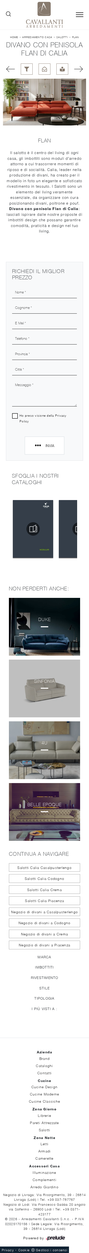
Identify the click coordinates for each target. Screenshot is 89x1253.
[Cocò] (80, 69)
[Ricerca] (8, 15)
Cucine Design (44, 1087)
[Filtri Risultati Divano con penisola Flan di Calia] (27, 69)
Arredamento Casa (37, 37)
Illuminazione (44, 1172)
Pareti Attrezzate (44, 1123)
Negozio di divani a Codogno (45, 923)
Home (14, 37)
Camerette (44, 1158)
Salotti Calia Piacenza (44, 901)
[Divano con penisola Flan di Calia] (44, 102)
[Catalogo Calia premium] (33, 529)
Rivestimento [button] (44, 977)
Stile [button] (44, 988)
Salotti (62, 37)
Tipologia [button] (44, 998)
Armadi (44, 1151)
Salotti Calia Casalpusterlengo (44, 867)
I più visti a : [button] (44, 1009)
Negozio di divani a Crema (44, 934)
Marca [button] (44, 957)
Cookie (24, 1250)
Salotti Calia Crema (44, 890)
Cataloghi (44, 1066)
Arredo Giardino (44, 1187)
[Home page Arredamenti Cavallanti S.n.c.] (44, 15)
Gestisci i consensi (51, 1250)
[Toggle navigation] (79, 15)
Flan (75, 37)
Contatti (44, 1073)
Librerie (44, 1115)
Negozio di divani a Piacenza (44, 945)
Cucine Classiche (44, 1101)
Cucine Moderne (44, 1094)
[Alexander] (9, 69)
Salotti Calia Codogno (44, 878)
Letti (44, 1144)
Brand (44, 1058)
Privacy (8, 1250)
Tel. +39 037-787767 (57, 1199)
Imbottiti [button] (44, 967)
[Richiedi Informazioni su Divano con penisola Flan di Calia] (44, 69)
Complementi (44, 1180)
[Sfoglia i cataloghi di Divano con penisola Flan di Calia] (62, 69)
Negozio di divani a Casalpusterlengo (44, 912)
